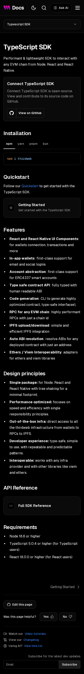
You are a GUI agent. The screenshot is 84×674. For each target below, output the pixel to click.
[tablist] (42, 144)
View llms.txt (33, 646)
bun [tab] (45, 143)
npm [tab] (9, 143)
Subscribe (69, 664)
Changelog (31, 640)
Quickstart (30, 186)
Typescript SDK (18, 24)
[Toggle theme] (33, 7)
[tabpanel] (42, 159)
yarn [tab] (21, 143)
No (65, 616)
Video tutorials (35, 633)
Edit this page (22, 604)
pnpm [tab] (33, 143)
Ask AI (63, 8)
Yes (46, 616)
